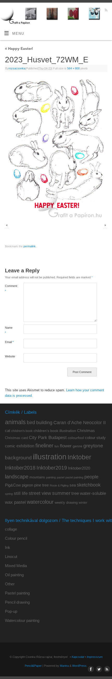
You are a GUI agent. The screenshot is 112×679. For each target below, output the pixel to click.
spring (9, 493)
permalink (29, 246)
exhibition (25, 445)
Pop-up (11, 611)
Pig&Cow (13, 485)
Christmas (86, 430)
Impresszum (95, 656)
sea (73, 485)
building (44, 422)
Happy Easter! (19, 48)
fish (56, 446)
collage (11, 529)
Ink (7, 547)
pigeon (27, 485)
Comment (9, 288)
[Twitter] (98, 11)
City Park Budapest (48, 437)
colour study (95, 437)
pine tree (41, 485)
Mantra (64, 665)
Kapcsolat (78, 656)
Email (9, 342)
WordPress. (79, 665)
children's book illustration (55, 431)
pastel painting (74, 477)
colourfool (76, 438)
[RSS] (105, 11)
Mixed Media (16, 565)
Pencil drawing (17, 602)
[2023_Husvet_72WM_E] (56, 148)
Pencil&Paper (33, 665)
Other (10, 584)
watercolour (40, 502)
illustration (49, 456)
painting (51, 477)
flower (66, 445)
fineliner (44, 445)
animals (15, 422)
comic (10, 446)
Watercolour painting (22, 620)
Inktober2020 (79, 468)
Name (9, 330)
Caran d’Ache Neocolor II (79, 422)
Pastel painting (17, 593)
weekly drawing (66, 502)
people (91, 476)
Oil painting (14, 575)
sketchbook (89, 485)
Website (9, 356)
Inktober (79, 457)
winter (83, 502)
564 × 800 (73, 68)
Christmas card (16, 438)
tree (75, 493)
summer (61, 493)
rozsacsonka (17, 68)
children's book (22, 431)
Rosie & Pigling (59, 485)
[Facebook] (90, 11)
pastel (60, 477)
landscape (16, 476)
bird (31, 422)
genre (77, 446)
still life (21, 493)
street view (40, 493)
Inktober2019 (51, 468)
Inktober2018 (20, 468)
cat (7, 430)
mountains (37, 477)
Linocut (11, 556)
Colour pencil (16, 538)
